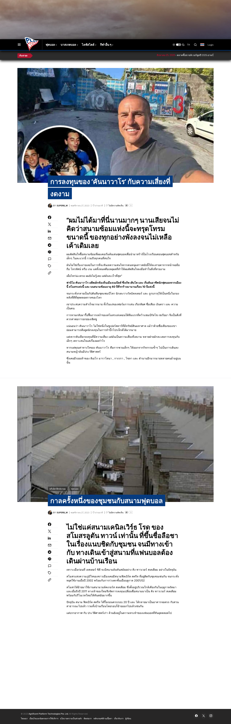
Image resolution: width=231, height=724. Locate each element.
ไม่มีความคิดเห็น (116, 205)
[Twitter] (203, 715)
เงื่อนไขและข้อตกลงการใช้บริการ (43, 718)
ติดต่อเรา (88, 718)
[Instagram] (211, 715)
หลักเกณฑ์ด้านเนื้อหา (103, 718)
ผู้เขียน (128, 718)
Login (211, 44)
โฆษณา (24, 718)
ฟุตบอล (63, 169)
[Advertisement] (77, 11)
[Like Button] (126, 205)
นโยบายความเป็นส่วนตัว (71, 718)
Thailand (204, 47)
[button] (19, 45)
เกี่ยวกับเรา (119, 718)
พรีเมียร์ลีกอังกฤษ (58, 489)
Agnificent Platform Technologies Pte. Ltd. (48, 713)
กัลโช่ (52, 169)
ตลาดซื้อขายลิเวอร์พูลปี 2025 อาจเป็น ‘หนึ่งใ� (178, 55)
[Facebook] (196, 715)
